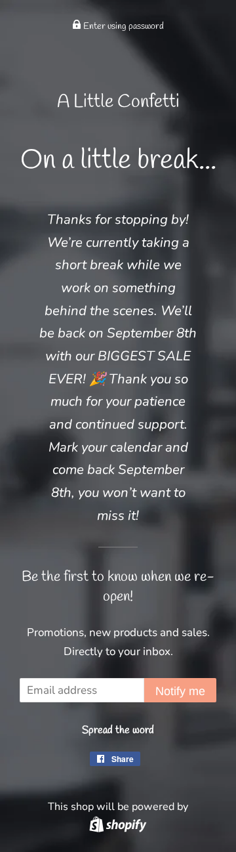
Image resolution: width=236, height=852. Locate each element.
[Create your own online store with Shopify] (117, 824)
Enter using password (122, 26)
